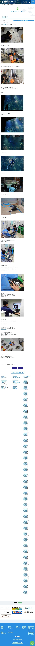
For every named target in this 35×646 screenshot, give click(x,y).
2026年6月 (25, 378)
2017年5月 (25, 483)
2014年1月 (25, 532)
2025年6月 (25, 393)
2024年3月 (25, 410)
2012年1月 (25, 561)
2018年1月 (25, 474)
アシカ (29, 20)
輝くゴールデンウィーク (16, 382)
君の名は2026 (15, 384)
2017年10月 (25, 477)
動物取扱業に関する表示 (31, 629)
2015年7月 (25, 510)
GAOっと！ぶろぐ (6, 4)
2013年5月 (25, 541)
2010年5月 (25, 585)
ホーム (2, 4)
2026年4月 (25, 381)
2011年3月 (25, 573)
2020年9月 (25, 435)
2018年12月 (25, 460)
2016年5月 (25, 498)
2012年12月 (25, 547)
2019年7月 (25, 452)
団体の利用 (2, 632)
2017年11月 (25, 476)
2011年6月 (25, 569)
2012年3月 (25, 558)
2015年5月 (25, 512)
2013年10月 (25, 535)
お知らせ (17, 626)
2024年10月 (25, 401)
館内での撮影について (31, 626)
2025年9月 (25, 389)
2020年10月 (25, 434)
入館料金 (2, 627)
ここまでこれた (15, 386)
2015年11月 (25, 505)
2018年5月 (25, 469)
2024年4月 (25, 409)
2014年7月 (25, 524)
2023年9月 (25, 417)
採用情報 (23, 628)
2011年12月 (25, 562)
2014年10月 (25, 521)
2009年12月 (25, 591)
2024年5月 (25, 407)
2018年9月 (25, 464)
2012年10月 (25, 550)
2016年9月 (25, 493)
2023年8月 (25, 418)
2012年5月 (25, 556)
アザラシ (2, 382)
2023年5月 (25, 422)
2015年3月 (25, 515)
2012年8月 (25, 552)
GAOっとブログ (18, 627)
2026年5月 (25, 380)
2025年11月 (25, 387)
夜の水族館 (4, 24)
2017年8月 (25, 480)
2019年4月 (25, 456)
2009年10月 (25, 593)
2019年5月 (25, 454)
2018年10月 (25, 463)
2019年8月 (25, 451)
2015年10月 (25, 506)
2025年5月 (25, 394)
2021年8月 (25, 424)
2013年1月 (25, 546)
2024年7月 (25, 405)
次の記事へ (20, 367)
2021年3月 (25, 428)
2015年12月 (25, 504)
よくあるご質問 (24, 626)
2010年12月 (25, 576)
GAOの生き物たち (10, 627)
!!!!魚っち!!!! (3, 377)
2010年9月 (25, 580)
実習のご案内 (24, 627)
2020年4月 (25, 441)
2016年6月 (25, 497)
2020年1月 (25, 445)
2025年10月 (25, 388)
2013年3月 (25, 544)
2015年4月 (25, 514)
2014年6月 (25, 526)
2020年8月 (25, 436)
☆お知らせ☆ (26, 20)
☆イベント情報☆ (20, 20)
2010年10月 (25, 579)
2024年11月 (25, 400)
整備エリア (9, 626)
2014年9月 (25, 522)
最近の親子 (14, 387)
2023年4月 (25, 423)
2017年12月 (25, 475)
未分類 (2, 388)
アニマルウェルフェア (31, 628)
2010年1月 (25, 590)
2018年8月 (25, 465)
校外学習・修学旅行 (3, 633)
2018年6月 (25, 468)
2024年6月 (25, 406)
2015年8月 (25, 509)
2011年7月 (25, 568)
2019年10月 (25, 448)
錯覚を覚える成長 (15, 378)
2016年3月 (25, 500)
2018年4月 (25, 470)
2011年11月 (25, 563)
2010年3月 (25, 587)
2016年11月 (25, 491)
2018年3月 (25, 471)
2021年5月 (25, 425)
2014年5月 (25, 527)
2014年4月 (25, 528)
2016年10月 (25, 492)
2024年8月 (25, 404)
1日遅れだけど (15, 388)
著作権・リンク (30, 627)
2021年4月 (25, 427)
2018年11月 (25, 462)
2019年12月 (25, 446)
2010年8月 (25, 581)
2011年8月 (25, 567)
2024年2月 (25, 411)
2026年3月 (25, 382)
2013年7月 (25, 539)
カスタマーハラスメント (31, 634)
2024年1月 (25, 412)
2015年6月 (25, 511)
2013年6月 (25, 540)
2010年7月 (25, 582)
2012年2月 (25, 559)
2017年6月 (25, 482)
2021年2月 (25, 429)
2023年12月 (25, 413)
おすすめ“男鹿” (3, 384)
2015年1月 (25, 517)
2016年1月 (25, 503)
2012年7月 (25, 553)
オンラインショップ (10, 632)
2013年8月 (25, 538)
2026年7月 (25, 377)
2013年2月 (25, 545)
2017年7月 (25, 481)
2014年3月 (25, 529)
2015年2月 (25, 516)
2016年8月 (25, 494)
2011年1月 (25, 575)
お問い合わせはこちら (16, 642)
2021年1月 (25, 430)
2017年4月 (25, 485)
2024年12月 (25, 399)
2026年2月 (25, 383)
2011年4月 (25, 571)
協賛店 (1, 629)
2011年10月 (25, 564)
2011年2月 (25, 574)
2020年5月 (25, 440)
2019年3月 (25, 457)
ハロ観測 (14, 381)
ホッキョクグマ (3, 387)
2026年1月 (25, 384)
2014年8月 (25, 523)
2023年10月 (25, 416)
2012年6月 (25, 555)
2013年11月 (25, 534)
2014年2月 (25, 530)
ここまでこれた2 (15, 383)
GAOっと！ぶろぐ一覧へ (17, 372)
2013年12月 (25, 533)
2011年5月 (25, 570)
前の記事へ (14, 367)
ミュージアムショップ (10, 628)
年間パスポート (3, 628)
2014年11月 (25, 520)
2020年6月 (25, 439)
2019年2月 (25, 458)
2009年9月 (25, 594)
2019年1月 (25, 459)
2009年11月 (25, 592)
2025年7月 (25, 392)
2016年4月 (25, 499)
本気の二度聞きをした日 (16, 377)
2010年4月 (25, 586)
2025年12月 (25, 386)
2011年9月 (25, 565)
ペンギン (32, 20)
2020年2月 (25, 444)
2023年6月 (25, 421)
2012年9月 (25, 551)
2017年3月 (25, 486)
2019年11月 (25, 447)
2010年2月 (25, 588)
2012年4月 (25, 557)
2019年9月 (25, 450)
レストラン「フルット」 (11, 629)
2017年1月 (25, 488)
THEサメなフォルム (15, 380)
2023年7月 (25, 419)
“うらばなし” (15, 20)
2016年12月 (25, 489)
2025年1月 (25, 398)
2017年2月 (25, 487)
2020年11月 (25, 433)
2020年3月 (25, 442)
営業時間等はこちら (3, 329)
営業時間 (2, 626)
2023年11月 (25, 415)
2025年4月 (25, 395)
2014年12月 (25, 518)
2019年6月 (25, 453)
